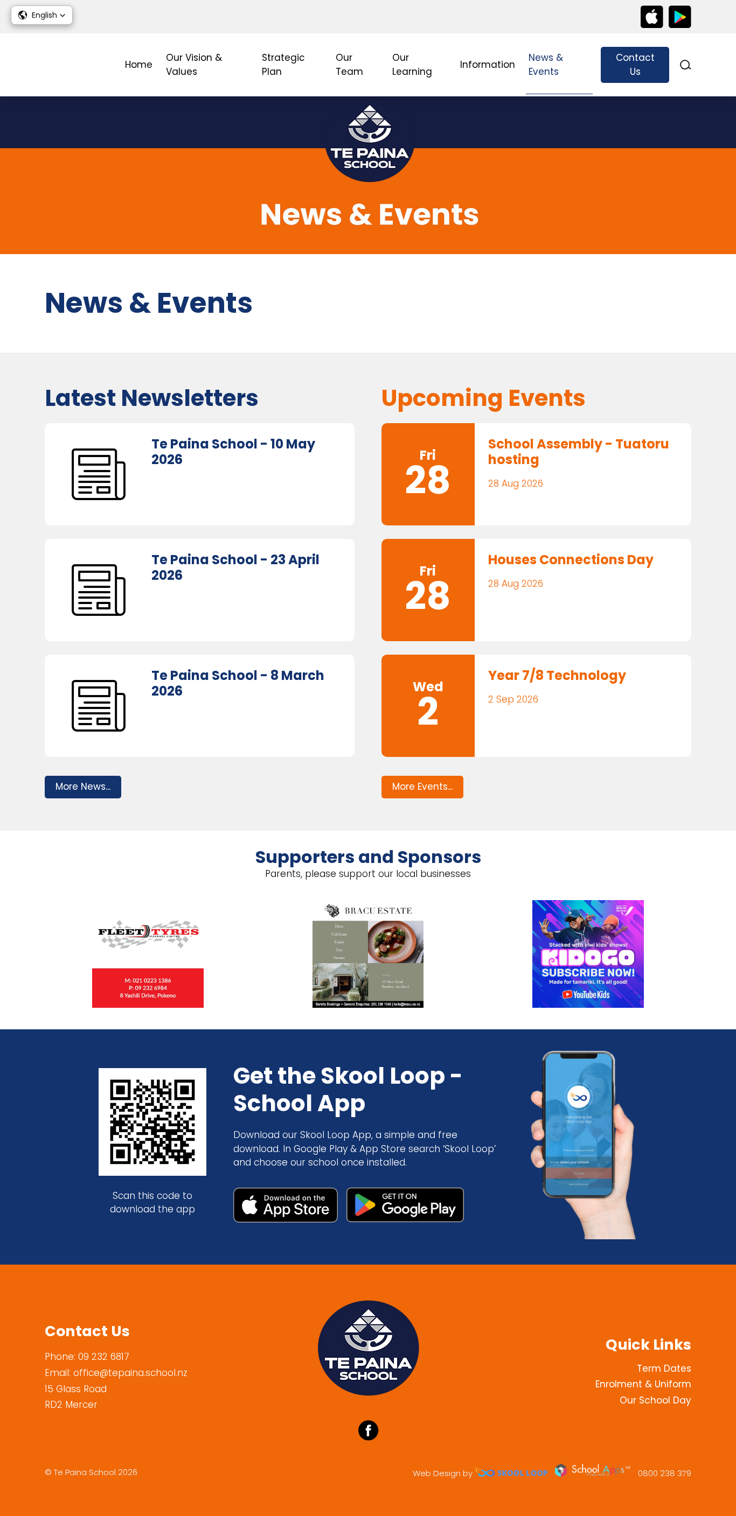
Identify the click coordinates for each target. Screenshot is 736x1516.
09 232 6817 (103, 1356)
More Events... (422, 786)
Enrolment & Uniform (643, 1384)
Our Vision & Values (194, 64)
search (685, 65)
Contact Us (635, 64)
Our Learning (412, 64)
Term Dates (664, 1368)
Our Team (349, 64)
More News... (82, 786)
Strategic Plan (283, 64)
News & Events (546, 64)
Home (138, 64)
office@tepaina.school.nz (130, 1372)
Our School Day (655, 1400)
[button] (42, 15)
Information (487, 64)
